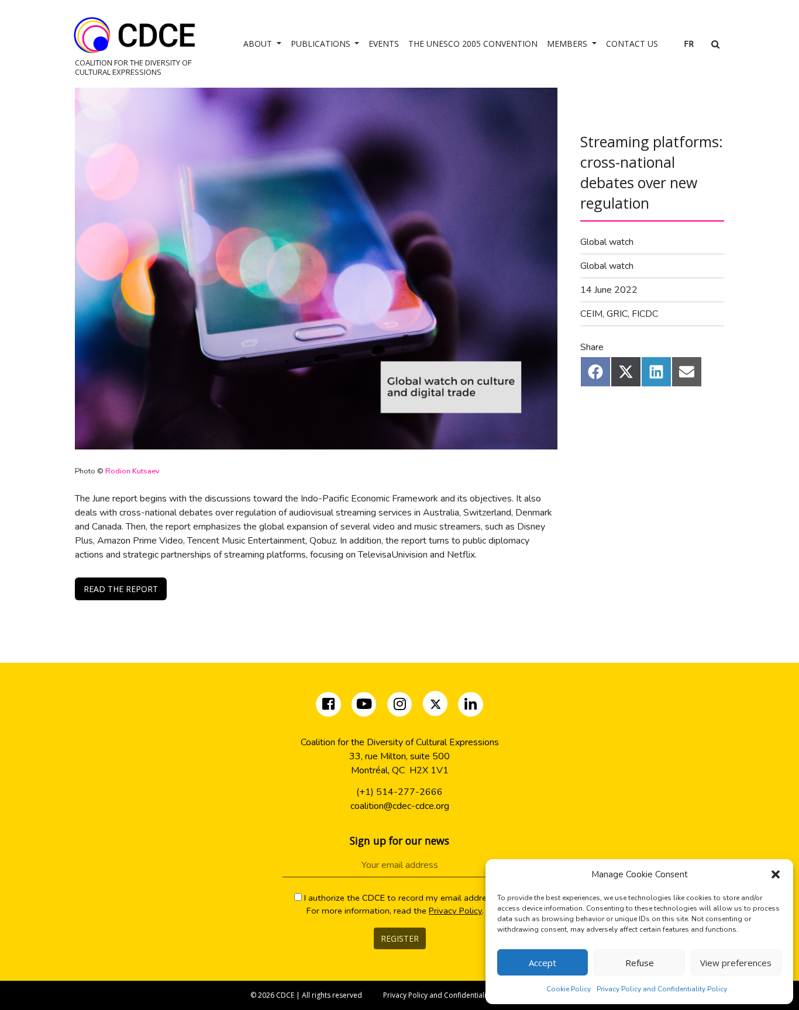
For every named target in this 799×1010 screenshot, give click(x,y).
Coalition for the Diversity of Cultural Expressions (133, 67)
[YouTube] (364, 706)
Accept (542, 963)
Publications (322, 43)
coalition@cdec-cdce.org (399, 806)
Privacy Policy (455, 910)
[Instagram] (401, 706)
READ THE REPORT (121, 588)
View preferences (736, 963)
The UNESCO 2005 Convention (473, 43)
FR (689, 43)
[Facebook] (329, 706)
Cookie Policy (568, 989)
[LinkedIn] (470, 706)
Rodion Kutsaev (133, 471)
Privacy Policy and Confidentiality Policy (662, 989)
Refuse (639, 963)
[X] (436, 706)
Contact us (632, 43)
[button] (775, 874)
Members (568, 43)
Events (383, 43)
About (258, 43)
